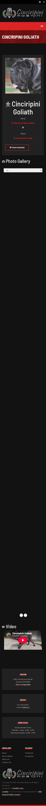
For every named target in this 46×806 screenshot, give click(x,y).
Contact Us (25, 707)
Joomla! (5, 792)
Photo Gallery (7, 756)
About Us (5, 759)
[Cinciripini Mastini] (23, 13)
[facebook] (40, 2)
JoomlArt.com (17, 788)
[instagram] (44, 2)
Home (4, 753)
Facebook (29, 753)
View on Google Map (23, 684)
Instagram (29, 756)
